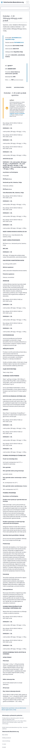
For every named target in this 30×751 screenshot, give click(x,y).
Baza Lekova (5, 734)
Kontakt (4, 747)
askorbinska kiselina (19, 87)
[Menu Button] (15, 8)
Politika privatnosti (6, 737)
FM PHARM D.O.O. (19, 42)
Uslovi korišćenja (6, 741)
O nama (4, 744)
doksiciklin (8, 87)
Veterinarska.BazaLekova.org (13, 2)
